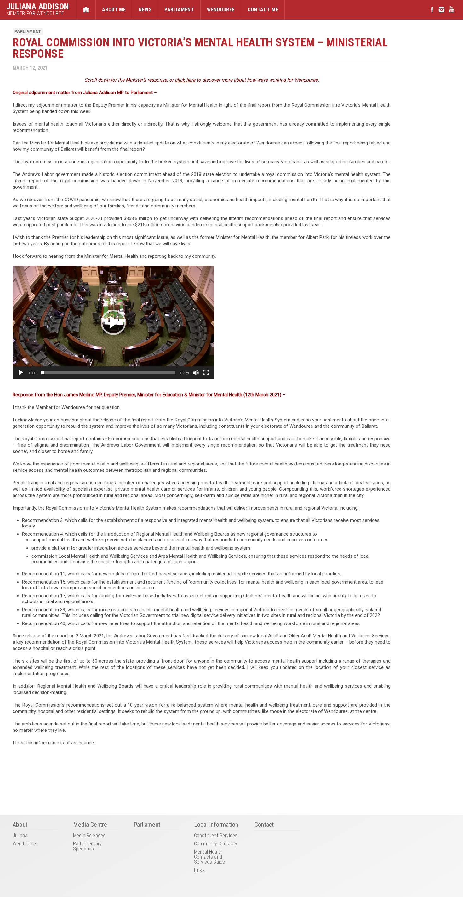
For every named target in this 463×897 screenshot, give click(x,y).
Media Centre (90, 824)
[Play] (21, 373)
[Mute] (196, 373)
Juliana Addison (37, 7)
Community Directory (215, 844)
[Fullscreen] (206, 373)
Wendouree (220, 10)
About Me (114, 10)
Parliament (179, 10)
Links (199, 870)
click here (185, 80)
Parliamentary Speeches (87, 846)
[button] (113, 322)
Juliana (20, 835)
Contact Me (263, 10)
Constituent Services (215, 835)
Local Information (216, 824)
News (145, 10)
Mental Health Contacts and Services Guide (209, 857)
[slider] (108, 372)
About (20, 824)
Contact (264, 824)
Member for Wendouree (35, 13)
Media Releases (89, 835)
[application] (113, 322)
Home (85, 10)
